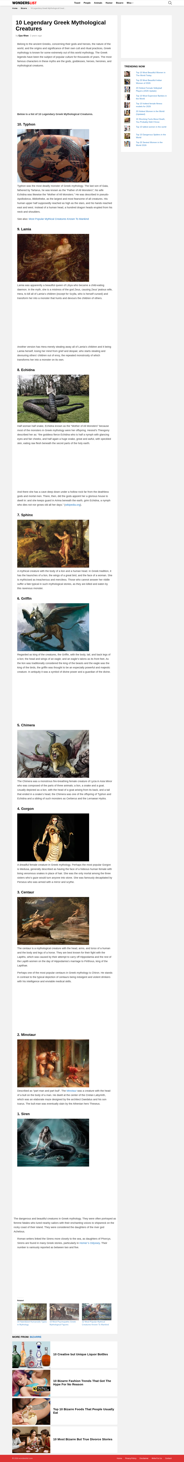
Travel (77, 3)
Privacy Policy (130, 1458)
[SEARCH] (170, 3)
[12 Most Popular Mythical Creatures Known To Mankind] (96, 1311)
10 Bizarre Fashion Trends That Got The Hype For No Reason (82, 1382)
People (87, 3)
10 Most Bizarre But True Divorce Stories (82, 1439)
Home (119, 1458)
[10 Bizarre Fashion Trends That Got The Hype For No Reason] (31, 1383)
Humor (109, 3)
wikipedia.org (72, 504)
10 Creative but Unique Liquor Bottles (80, 1354)
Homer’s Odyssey (89, 1243)
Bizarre (119, 3)
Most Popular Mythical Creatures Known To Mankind (59, 219)
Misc (129, 3)
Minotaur (72, 1090)
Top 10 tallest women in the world (151, 127)
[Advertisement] (64, 91)
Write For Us (157, 1458)
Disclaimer (144, 1458)
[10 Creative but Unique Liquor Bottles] (31, 1354)
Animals (98, 3)
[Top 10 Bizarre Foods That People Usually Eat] (31, 1411)
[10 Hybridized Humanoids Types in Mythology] (32, 1311)
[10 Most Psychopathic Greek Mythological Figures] (64, 1311)
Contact (168, 1458)
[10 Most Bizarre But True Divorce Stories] (31, 1439)
